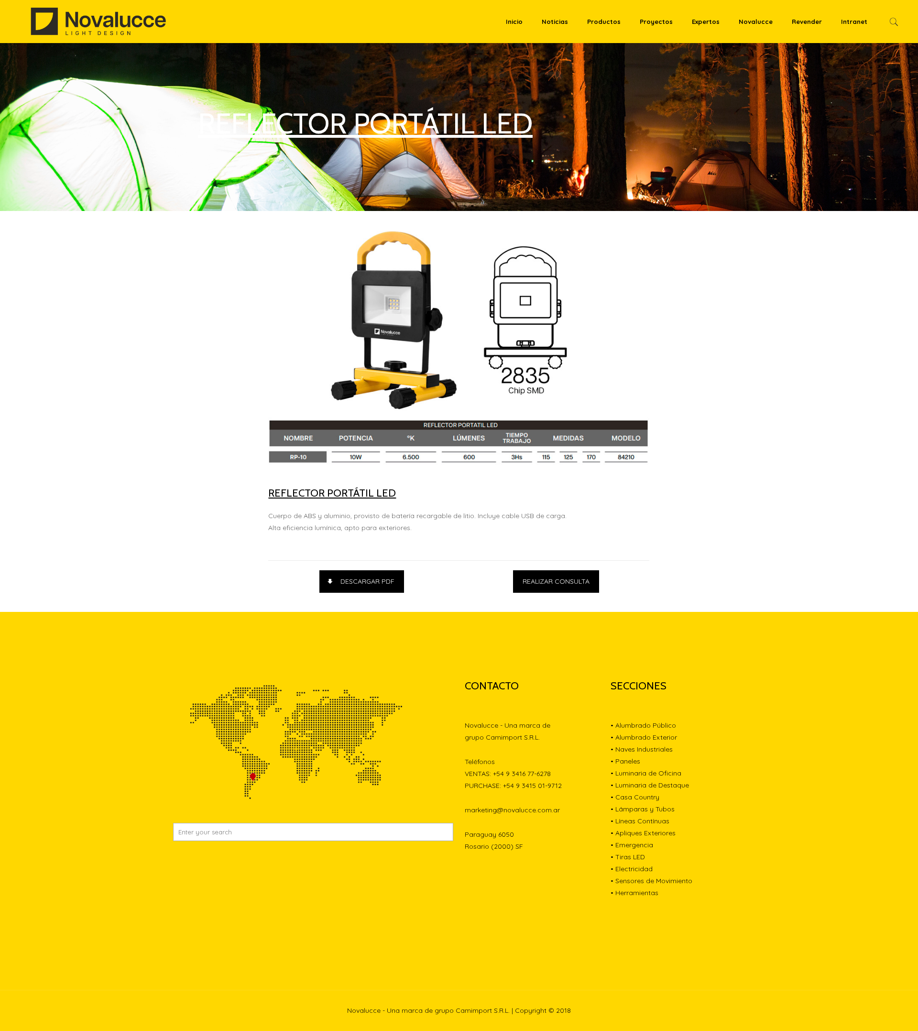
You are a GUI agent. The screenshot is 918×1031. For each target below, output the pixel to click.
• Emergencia (632, 845)
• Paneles (625, 761)
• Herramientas (634, 892)
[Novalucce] (99, 21)
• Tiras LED (628, 857)
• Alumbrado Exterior (644, 737)
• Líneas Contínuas (640, 821)
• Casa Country (635, 797)
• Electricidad (632, 869)
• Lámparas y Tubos (643, 809)
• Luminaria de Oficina (646, 773)
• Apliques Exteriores (643, 833)
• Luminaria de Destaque (650, 785)
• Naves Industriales (642, 749)
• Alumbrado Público (643, 725)
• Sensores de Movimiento (651, 880)
